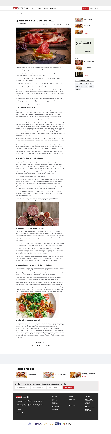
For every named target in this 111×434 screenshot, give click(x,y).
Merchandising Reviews (56, 400)
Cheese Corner (55, 403)
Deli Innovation (72, 399)
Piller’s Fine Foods (79, 86)
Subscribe (85, 8)
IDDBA (87, 83)
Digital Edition (53, 8)
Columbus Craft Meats (80, 83)
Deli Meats (22, 13)
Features (53, 399)
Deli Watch (46, 8)
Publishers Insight (55, 406)
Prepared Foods (55, 409)
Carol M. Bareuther (21, 23)
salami (86, 86)
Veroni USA (78, 89)
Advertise (91, 8)
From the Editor (55, 405)
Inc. (91, 83)
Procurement (54, 407)
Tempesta (91, 86)
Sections (17, 13)
